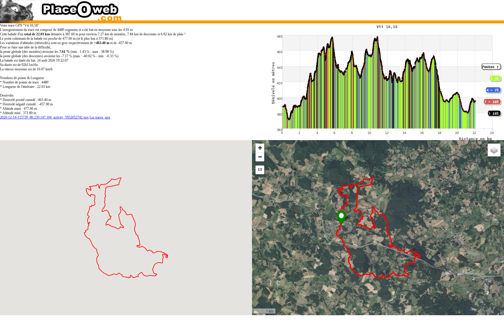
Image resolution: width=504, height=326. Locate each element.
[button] (341, 217)
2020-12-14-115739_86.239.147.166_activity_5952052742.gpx (44, 117)
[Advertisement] (371, 9)
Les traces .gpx (100, 117)
